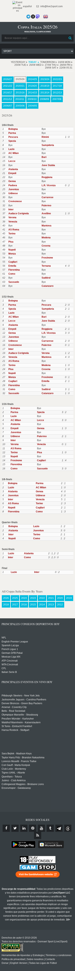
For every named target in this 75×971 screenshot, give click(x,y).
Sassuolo (13, 282)
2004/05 (32, 105)
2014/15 (32, 92)
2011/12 (7, 99)
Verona (12, 217)
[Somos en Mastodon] (38, 17)
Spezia (12, 141)
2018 (6, 604)
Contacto (50, 959)
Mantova (46, 225)
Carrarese (47, 197)
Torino (11, 233)
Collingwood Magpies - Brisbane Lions (23, 784)
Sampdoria (48, 145)
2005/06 (20, 105)
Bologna (13, 129)
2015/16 (20, 92)
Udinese (13, 193)
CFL (4, 668)
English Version (18, 963)
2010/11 (19, 99)
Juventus (13, 189)
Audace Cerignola (18, 213)
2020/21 (20, 85)
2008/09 (44, 99)
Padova (12, 185)
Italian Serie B (9, 672)
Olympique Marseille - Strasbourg (20, 714)
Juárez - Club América (14, 780)
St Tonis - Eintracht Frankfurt (17, 726)
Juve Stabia (48, 165)
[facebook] (6, 828)
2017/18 (57, 85)
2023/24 (44, 79)
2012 (60, 604)
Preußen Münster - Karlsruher (18, 718)
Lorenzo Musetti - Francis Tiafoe (19, 761)
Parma (12, 133)
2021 (51, 598)
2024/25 (32, 79)
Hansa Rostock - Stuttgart (15, 730)
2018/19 (44, 85)
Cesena (46, 245)
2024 (24, 598)
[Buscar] (70, 38)
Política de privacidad (13, 959)
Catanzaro (47, 286)
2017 (15, 604)
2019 (69, 598)
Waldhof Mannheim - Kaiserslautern (21, 722)
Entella (12, 265)
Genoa (12, 181)
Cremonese (15, 201)
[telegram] (59, 828)
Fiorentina (14, 269)
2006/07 (7, 105)
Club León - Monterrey (14, 768)
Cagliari (12, 261)
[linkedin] (23, 828)
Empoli (12, 173)
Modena (46, 237)
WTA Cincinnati (10, 664)
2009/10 (32, 99)
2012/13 (57, 92)
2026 (6, 598)
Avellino (46, 213)
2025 (15, 598)
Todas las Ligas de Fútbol (43, 963)
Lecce (11, 161)
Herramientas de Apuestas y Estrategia (23, 955)
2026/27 (7, 79)
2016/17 (7, 92)
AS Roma (13, 229)
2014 (42, 604)
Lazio (11, 149)
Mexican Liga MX (11, 656)
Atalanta (13, 169)
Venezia (12, 221)
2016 (24, 604)
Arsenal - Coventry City (14, 707)
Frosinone (47, 257)
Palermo (46, 205)
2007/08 (56, 99)
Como (11, 273)
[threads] (67, 828)
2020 (60, 598)
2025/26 (20, 79)
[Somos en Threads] (33, 17)
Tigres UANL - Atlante (13, 772)
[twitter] (15, 828)
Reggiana (47, 177)
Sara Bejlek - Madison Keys (17, 753)
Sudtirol (46, 277)
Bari (44, 157)
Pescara (13, 137)
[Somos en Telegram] (28, 17)
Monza (12, 253)
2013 (51, 604)
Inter (11, 209)
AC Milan (13, 153)
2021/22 (7, 85)
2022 (42, 598)
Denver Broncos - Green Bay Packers (22, 703)
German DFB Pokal (12, 653)
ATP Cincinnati (10, 660)
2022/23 (57, 79)
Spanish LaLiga (10, 645)
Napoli (12, 249)
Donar (5, 963)
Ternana (46, 265)
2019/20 (32, 85)
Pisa (10, 241)
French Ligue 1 (10, 649)
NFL (4, 637)
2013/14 (44, 92)
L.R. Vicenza (49, 185)
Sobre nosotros (35, 959)
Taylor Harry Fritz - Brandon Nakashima (23, 757)
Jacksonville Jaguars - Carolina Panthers (24, 699)
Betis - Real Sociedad (13, 711)
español (27, 6)
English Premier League (15, 641)
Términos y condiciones (58, 955)
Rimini (45, 137)
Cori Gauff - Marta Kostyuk (16, 765)
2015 (33, 604)
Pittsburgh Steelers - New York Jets (21, 695)
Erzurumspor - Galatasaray (16, 788)
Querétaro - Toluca (12, 776)
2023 (33, 598)
